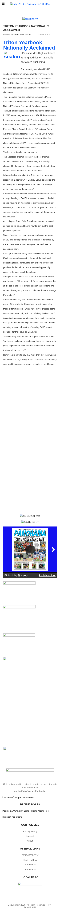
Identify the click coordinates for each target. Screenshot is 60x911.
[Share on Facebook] (26, 500)
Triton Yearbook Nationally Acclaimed (29, 45)
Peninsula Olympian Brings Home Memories (25, 811)
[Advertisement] (30, 399)
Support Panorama (12, 817)
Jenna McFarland (22, 34)
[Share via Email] (32, 500)
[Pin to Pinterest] (29, 500)
